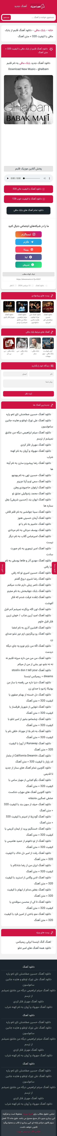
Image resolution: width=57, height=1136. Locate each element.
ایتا (26, 257)
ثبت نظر (28, 393)
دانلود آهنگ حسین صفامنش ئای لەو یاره (28, 414)
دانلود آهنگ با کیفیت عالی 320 (27, 189)
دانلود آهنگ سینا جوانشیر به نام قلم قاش (28, 512)
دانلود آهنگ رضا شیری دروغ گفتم (33, 579)
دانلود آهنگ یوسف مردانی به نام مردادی (29, 530)
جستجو (6, 17)
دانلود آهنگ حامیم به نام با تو (35, 524)
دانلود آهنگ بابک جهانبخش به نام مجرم (29, 591)
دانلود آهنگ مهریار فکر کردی (36, 445)
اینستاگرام (26, 234)
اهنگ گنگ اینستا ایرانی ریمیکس (33, 942)
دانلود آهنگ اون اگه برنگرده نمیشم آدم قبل (27, 609)
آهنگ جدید (20, 6)
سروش (26, 264)
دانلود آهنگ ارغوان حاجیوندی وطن (32, 488)
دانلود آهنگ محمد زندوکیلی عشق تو (31, 494)
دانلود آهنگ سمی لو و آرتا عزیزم (34, 481)
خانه (50, 30)
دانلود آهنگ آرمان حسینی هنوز (34, 518)
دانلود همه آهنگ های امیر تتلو (34, 948)
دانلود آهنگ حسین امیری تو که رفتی (31, 573)
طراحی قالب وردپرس (31, 1131)
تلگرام (26, 241)
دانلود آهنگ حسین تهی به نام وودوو (31, 475)
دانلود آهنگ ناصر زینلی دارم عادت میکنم (29, 585)
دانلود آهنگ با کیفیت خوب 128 (27, 199)
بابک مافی (39, 30)
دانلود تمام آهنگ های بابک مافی (29, 210)
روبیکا (26, 249)
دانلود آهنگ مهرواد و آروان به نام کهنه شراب (28, 1007)
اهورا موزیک (28, 1114)
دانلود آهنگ (40, 285)
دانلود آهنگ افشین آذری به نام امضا (31, 628)
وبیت (19, 1131)
